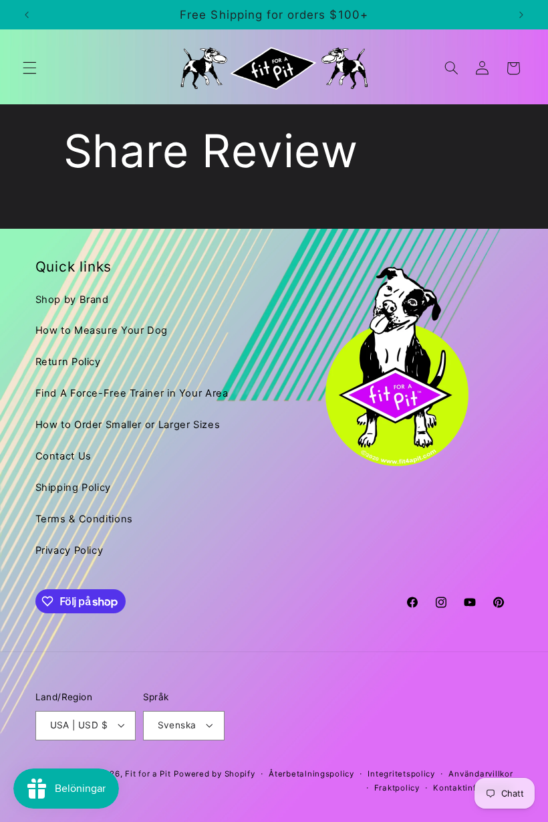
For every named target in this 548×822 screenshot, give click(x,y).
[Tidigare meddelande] (26, 14)
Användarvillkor (480, 774)
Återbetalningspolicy (311, 774)
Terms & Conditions (84, 519)
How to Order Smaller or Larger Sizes (128, 425)
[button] (29, 68)
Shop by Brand (72, 300)
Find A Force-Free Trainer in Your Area (132, 393)
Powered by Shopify (214, 774)
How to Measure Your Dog (101, 330)
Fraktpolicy (397, 788)
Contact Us (63, 456)
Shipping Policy (73, 488)
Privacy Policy (69, 550)
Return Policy (68, 362)
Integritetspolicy (401, 774)
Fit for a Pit (148, 774)
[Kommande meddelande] (521, 14)
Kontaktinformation (473, 788)
